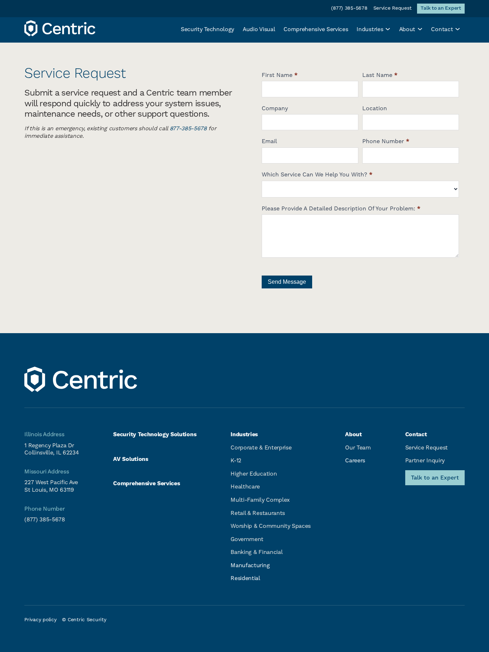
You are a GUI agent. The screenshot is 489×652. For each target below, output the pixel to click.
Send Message (287, 282)
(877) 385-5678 (44, 519)
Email (269, 141)
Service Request (426, 447)
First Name (279, 75)
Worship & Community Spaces (271, 526)
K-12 (236, 460)
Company (275, 108)
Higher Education (254, 473)
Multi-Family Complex (260, 499)
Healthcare (245, 486)
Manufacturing (250, 565)
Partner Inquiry (425, 460)
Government (247, 539)
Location (374, 108)
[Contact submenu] (457, 28)
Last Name (379, 75)
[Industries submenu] (387, 28)
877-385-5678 (188, 128)
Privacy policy (40, 620)
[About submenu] (419, 28)
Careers (355, 460)
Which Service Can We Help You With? (317, 174)
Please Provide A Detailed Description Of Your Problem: (341, 208)
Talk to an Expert (435, 477)
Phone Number (385, 141)
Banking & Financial (256, 552)
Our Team (358, 447)
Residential (245, 578)
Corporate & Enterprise (261, 447)
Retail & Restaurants (258, 513)
